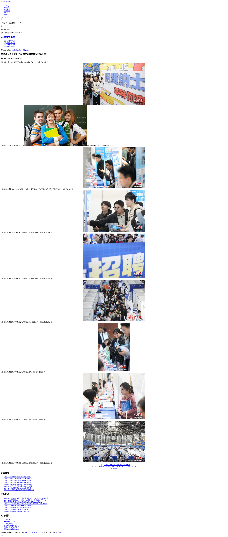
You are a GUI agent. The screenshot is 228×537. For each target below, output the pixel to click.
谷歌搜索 (7, 519)
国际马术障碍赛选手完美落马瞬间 (18, 484)
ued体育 (6, 7)
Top (2, 535)
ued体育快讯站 (8, 37)
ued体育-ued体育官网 (10, 525)
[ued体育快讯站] (6, 1)
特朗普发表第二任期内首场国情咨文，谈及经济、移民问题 (26, 498)
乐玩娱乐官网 (8, 523)
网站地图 (59, 532)
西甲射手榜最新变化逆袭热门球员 (18, 486)
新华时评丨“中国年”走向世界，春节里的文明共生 (23, 502)
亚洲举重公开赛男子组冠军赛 (16, 511)
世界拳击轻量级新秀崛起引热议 (17, 480)
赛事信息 (7, 11)
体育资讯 (7, 9)
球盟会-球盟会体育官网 (11, 527)
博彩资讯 (7, 12)
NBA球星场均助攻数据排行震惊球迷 (19, 490)
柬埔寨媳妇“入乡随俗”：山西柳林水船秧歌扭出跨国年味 (25, 500)
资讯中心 (7, 14)
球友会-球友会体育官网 (11, 529)
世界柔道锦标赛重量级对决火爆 (17, 482)
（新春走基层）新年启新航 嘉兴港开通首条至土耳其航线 (25, 504)
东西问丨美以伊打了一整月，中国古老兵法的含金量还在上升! (116, 467)
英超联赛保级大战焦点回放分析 (17, 488)
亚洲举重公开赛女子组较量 (16, 509)
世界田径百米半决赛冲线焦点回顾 (18, 478)
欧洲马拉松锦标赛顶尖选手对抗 (17, 507)
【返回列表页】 (114, 468)
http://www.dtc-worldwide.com (34, 532)
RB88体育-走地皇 (9, 521)
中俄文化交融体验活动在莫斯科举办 (19, 505)
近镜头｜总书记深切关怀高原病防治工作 (117, 465)
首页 (5, 5)
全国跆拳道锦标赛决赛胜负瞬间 (17, 477)
